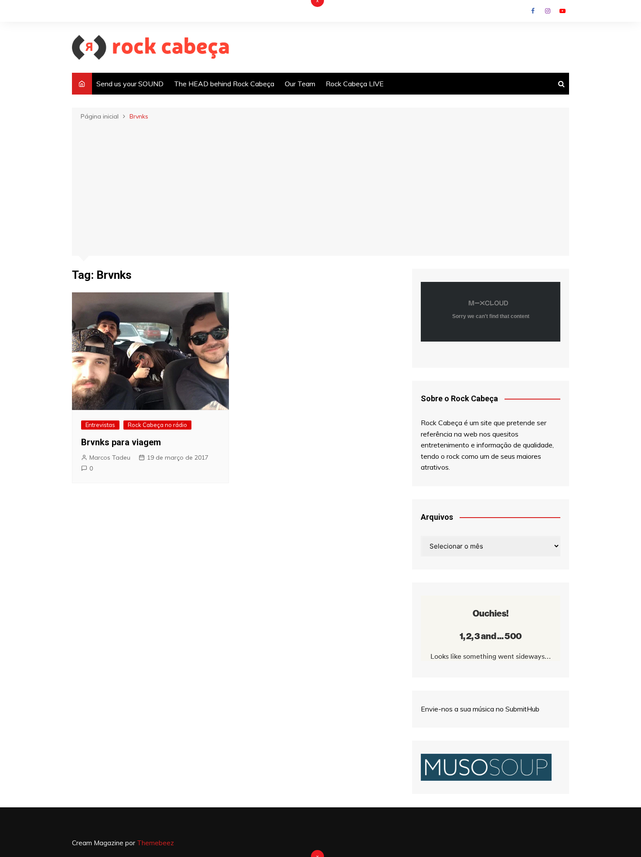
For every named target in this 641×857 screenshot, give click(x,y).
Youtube (562, 10)
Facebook (532, 10)
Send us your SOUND (130, 83)
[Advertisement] (320, 187)
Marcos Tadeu (109, 457)
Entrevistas (100, 424)
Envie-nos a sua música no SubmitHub (480, 709)
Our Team (300, 83)
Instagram (547, 10)
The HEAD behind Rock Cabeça (224, 83)
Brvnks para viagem (121, 442)
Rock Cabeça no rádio (157, 424)
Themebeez (155, 843)
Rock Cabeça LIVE (355, 83)
